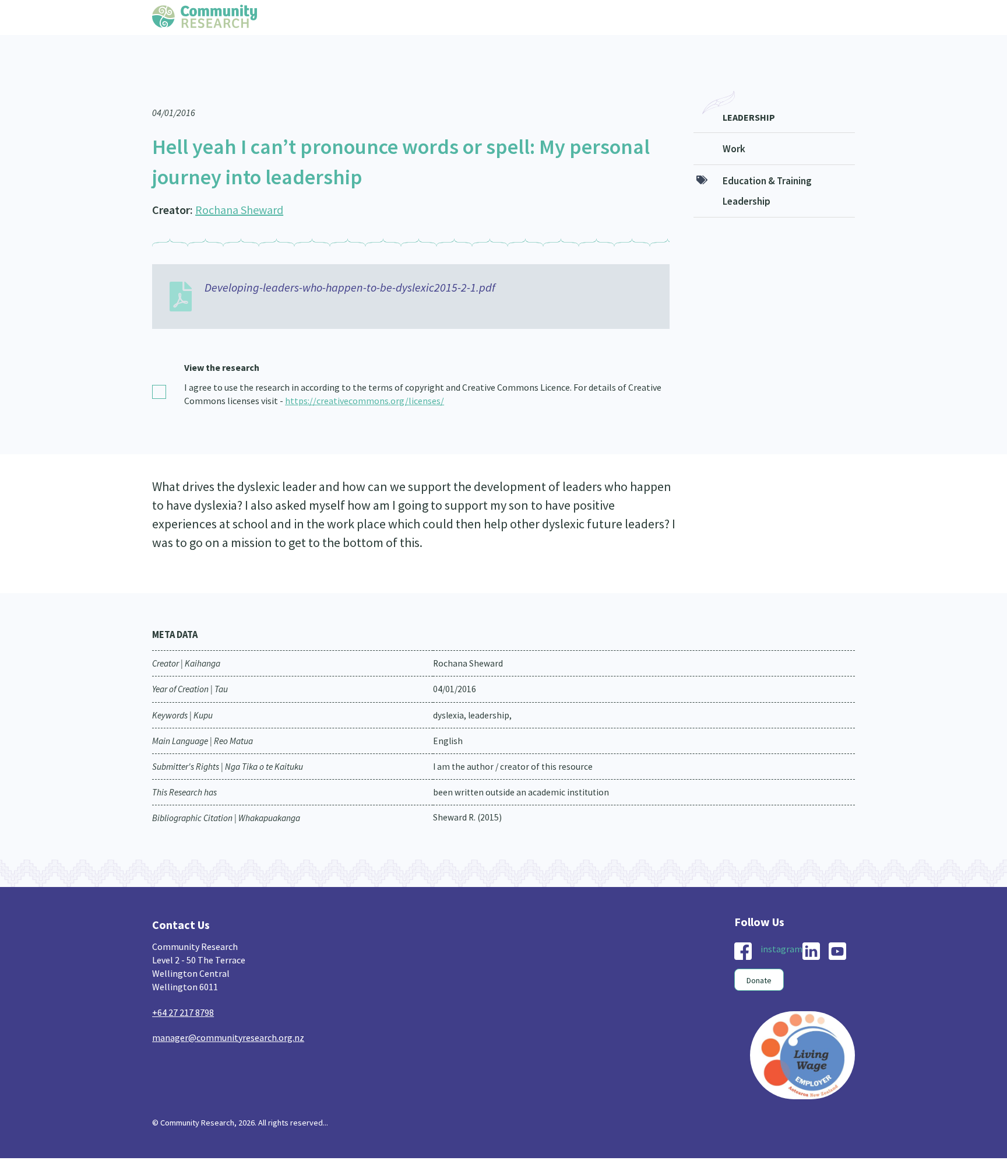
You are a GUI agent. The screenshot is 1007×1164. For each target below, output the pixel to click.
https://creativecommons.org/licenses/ (364, 377)
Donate (759, 957)
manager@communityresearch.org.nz (228, 1014)
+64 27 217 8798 (183, 989)
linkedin (811, 928)
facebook (743, 928)
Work (734, 125)
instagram (781, 925)
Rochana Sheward (239, 186)
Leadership (749, 94)
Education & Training (767, 157)
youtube (837, 928)
